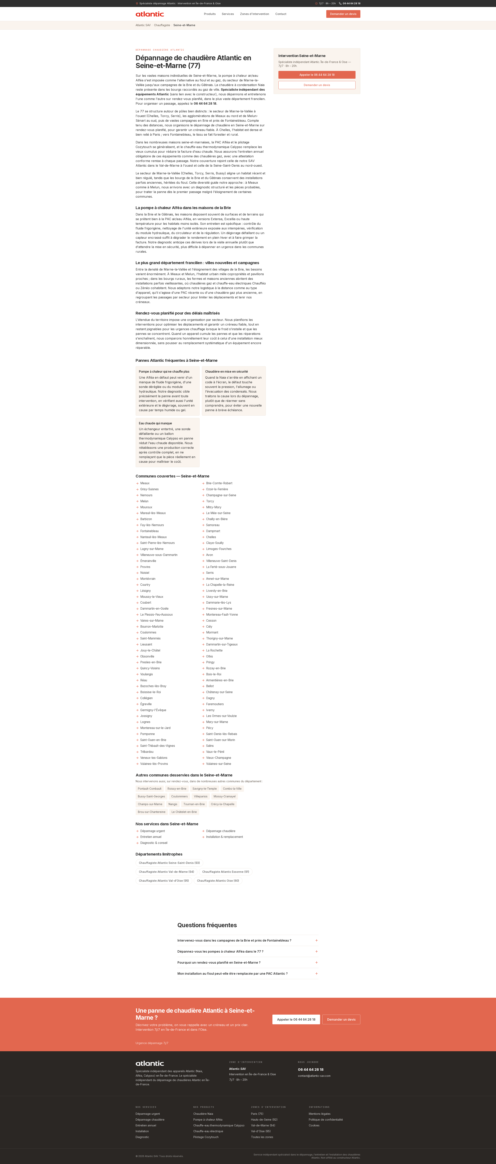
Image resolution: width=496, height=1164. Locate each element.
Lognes (145, 722)
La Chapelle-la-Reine (220, 585)
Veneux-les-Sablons (153, 758)
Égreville (146, 704)
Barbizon (146, 519)
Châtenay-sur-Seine (219, 692)
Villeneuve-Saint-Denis (221, 561)
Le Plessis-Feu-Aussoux (156, 614)
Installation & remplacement (224, 837)
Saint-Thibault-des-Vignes (157, 746)
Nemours (146, 495)
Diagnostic (142, 1137)
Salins (210, 746)
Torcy (210, 501)
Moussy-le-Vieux (151, 597)
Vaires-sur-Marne (152, 620)
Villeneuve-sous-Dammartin (158, 555)
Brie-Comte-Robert (219, 483)
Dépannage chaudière (220, 831)
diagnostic (203, 187)
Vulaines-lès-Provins (154, 764)
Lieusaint (146, 644)
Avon (209, 555)
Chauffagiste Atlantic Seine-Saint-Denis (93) (169, 862)
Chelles (224, 130)
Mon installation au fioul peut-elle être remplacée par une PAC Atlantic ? (232, 973)
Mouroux (146, 507)
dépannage (250, 396)
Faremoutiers (215, 704)
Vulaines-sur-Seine (218, 764)
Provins (145, 567)
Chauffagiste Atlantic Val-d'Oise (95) (164, 880)
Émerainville (148, 561)
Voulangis (146, 674)
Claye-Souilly (215, 543)
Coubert (145, 602)
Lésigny (145, 591)
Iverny (210, 710)
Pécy (209, 728)
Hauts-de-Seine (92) (264, 1119)
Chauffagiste (162, 25)
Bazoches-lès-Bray (153, 686)
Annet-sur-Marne (217, 579)
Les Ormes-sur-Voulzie (221, 716)
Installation (142, 1131)
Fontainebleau (180, 134)
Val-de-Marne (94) (263, 1125)
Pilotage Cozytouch (206, 1137)
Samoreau (213, 525)
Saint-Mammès (150, 638)
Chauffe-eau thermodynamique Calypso (219, 1125)
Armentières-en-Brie (220, 680)
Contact (280, 14)
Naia (261, 85)
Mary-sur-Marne (217, 722)
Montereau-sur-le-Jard (155, 728)
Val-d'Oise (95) (261, 1131)
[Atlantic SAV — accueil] (150, 14)
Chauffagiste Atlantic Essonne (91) (225, 871)
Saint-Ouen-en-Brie (153, 740)
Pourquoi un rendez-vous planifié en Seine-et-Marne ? (219, 962)
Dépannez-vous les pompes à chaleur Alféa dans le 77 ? (220, 951)
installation (245, 338)
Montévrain (147, 579)
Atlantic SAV (143, 25)
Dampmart (213, 531)
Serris (210, 573)
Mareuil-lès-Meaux (153, 513)
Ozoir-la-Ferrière (217, 489)
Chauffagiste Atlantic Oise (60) (218, 880)
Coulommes (148, 632)
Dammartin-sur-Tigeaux (222, 644)
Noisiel (144, 573)
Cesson (211, 620)
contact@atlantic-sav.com (314, 1075)
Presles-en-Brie (151, 662)
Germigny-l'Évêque (153, 710)
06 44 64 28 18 (351, 3)
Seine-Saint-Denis (226, 165)
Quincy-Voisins (150, 668)
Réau (143, 680)
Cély (209, 626)
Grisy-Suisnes (149, 489)
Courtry (145, 585)
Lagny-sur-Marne (152, 549)
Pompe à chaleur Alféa (207, 1119)
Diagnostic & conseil (153, 843)
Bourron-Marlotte (151, 626)
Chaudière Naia (203, 1113)
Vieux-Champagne (218, 758)
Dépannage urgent (152, 831)
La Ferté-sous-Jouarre (221, 567)
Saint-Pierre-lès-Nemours (157, 543)
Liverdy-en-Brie (216, 591)
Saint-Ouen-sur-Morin (220, 740)
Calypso (236, 147)
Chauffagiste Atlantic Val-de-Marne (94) (166, 871)
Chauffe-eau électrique (208, 1131)
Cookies (314, 1125)
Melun (154, 187)
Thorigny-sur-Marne (219, 638)
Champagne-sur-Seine (221, 495)
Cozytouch (144, 147)
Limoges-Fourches (219, 549)
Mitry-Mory (213, 507)
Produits (210, 14)
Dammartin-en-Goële (154, 608)
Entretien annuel (150, 837)
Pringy (210, 662)
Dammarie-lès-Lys (218, 602)
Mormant (212, 632)
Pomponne (147, 734)
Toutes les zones (262, 1137)
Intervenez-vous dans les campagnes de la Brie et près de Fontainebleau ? (234, 940)
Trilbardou (146, 752)
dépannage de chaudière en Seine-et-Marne (226, 125)
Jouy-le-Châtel (150, 650)
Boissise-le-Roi (150, 692)
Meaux (253, 182)
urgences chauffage (190, 329)
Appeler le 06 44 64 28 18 (317, 74)
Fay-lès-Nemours (152, 525)
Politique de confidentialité (326, 1119)
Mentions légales (320, 1113)
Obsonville (147, 656)
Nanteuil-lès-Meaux (153, 537)
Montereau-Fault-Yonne (222, 614)
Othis (209, 656)
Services (228, 14)
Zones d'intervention (254, 14)
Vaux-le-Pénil (215, 752)
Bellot (210, 686)
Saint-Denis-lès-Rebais (221, 734)
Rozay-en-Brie (216, 668)
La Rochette (214, 650)
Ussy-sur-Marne (217, 597)
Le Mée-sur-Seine (218, 513)
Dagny (210, 698)
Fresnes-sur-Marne (219, 608)
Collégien (146, 698)
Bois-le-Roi (213, 674)
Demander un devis (343, 14)
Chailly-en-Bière (217, 519)
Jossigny (146, 716)
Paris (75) (257, 1113)
